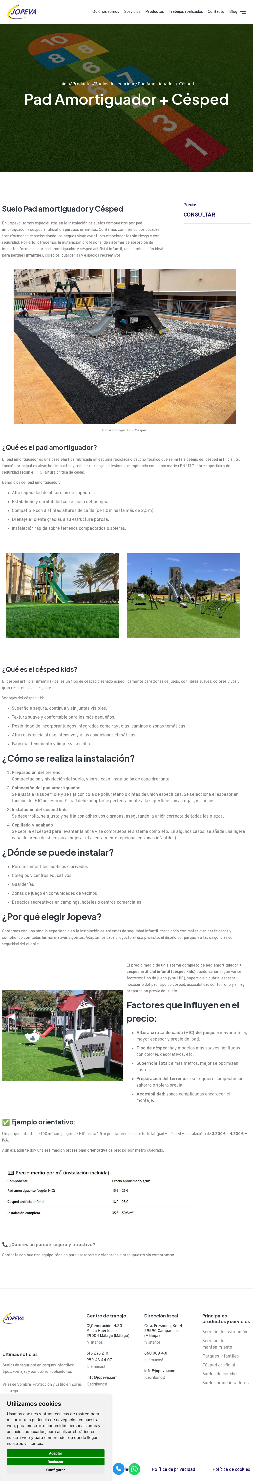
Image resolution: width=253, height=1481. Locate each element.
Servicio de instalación (224, 1332)
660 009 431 (156, 1353)
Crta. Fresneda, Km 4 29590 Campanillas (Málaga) (163, 1331)
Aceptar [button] (55, 1453)
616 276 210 (97, 1353)
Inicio (64, 84)
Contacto (216, 11)
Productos (154, 11)
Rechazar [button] (55, 1461)
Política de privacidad (173, 1470)
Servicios (132, 11)
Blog (233, 11)
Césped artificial (218, 1365)
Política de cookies (231, 1470)
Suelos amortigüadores (225, 1383)
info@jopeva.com (102, 1377)
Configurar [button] (55, 1470)
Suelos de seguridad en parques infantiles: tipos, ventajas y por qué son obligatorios (38, 1368)
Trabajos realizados (186, 11)
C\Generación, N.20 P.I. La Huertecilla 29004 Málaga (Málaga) (107, 1331)
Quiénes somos (105, 11)
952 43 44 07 (99, 1360)
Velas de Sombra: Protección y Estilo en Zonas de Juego (42, 1388)
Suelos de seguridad (115, 84)
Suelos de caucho (219, 1374)
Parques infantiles (220, 1356)
